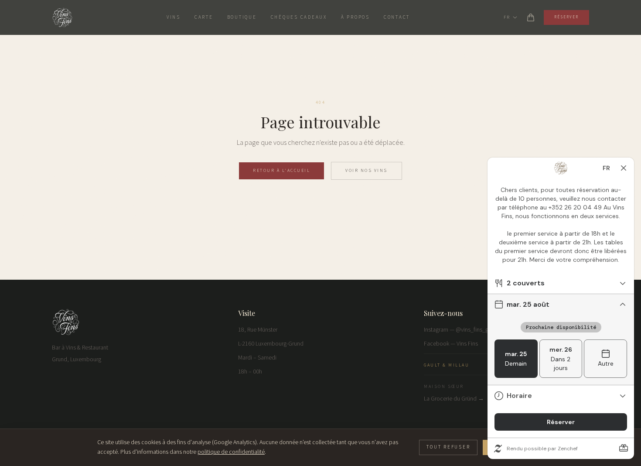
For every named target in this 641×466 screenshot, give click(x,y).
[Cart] (530, 17)
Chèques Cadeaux (299, 17)
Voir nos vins (366, 171)
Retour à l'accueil (281, 171)
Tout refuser (448, 447)
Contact (397, 17)
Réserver (566, 17)
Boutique (242, 17)
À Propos (355, 17)
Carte (203, 17)
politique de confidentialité (231, 452)
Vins (174, 17)
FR (507, 17)
